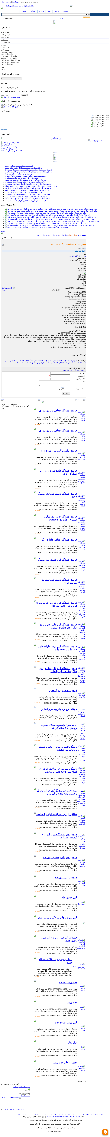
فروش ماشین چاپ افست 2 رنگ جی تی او (27, 362)
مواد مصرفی (5, 42)
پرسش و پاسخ (28, 1114)
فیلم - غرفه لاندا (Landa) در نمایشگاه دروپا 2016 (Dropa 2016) (72, 219)
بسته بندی (4, 40)
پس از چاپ (5, 37)
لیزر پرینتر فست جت (66, 1022)
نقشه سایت (10, 1114)
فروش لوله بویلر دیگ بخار (63, 690)
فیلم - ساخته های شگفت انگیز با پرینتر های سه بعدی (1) (66, 213)
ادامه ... (4, 129)
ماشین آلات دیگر (7, 64)
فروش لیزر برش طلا (66, 877)
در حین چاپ (5, 34)
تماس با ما (49, 1114)
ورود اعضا (15, 2)
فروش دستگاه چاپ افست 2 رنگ (27, 360)
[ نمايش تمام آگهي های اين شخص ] (73, 370)
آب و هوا (43, 1114)
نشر (2, 67)
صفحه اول (65, 11)
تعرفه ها (57, 11)
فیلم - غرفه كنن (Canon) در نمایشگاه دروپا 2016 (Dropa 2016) (72, 225)
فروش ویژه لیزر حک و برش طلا (60, 857)
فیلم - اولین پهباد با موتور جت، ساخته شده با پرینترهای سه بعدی (74, 211)
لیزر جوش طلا (69, 897)
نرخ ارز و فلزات (36, 1114)
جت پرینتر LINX (68, 982)
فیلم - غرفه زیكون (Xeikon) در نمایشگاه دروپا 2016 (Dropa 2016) (76, 221)
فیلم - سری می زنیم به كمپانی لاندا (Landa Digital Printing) (69, 215)
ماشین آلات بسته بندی (9, 56)
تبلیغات (3, 45)
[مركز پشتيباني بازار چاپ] (10, 97)
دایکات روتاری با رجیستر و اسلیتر (59, 709)
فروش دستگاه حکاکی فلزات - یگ (59, 539)
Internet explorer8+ (61, 1116)
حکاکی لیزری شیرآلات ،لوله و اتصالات (56, 814)
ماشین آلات (5, 50)
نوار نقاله (72, 1042)
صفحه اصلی (82, 235)
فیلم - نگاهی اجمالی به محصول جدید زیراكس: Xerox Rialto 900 (74, 217)
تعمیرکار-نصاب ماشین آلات (10, 60)
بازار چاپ (64, 235)
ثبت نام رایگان (6, 2)
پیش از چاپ (5, 32)
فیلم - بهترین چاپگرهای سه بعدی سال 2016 (53, 227)
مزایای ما (41, 11)
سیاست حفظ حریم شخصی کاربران (70, 1114)
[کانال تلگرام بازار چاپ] (9, 107)
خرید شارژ (23, 11)
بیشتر (3, 231)
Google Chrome (74, 1116)
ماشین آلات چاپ (7, 54)
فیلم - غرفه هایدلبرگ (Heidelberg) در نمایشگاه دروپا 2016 (68, 223)
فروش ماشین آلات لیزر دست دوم (59, 450)
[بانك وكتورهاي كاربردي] (10, 148)
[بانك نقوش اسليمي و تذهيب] (11, 146)
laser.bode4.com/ (25, 1095)
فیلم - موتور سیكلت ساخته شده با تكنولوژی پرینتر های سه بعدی (75, 209)
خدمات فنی (5, 47)
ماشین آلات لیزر (7, 52)
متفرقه (3, 69)
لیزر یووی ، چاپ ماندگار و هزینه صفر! (57, 917)
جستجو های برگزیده (19, 1114)
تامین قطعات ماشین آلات (10, 62)
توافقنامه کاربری (84, 1114)
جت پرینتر (71, 1002)
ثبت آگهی (33, 11)
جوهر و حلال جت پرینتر (64, 1062)
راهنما (49, 11)
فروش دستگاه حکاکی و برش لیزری (58, 410)
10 (13, 1109)
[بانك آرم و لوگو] (7, 144)
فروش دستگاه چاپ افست (67, 360)
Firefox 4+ (50, 1116)
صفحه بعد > (19, 1109)
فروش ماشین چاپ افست (48, 360)
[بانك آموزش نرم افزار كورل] (11, 151)
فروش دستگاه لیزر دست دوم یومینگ (57, 559)
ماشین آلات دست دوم (9, 58)
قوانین (59, 1114)
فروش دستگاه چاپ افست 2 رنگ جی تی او (57, 362)
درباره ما (55, 1114)
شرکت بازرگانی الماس (77, 256)
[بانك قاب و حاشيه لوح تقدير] (11, 142)
